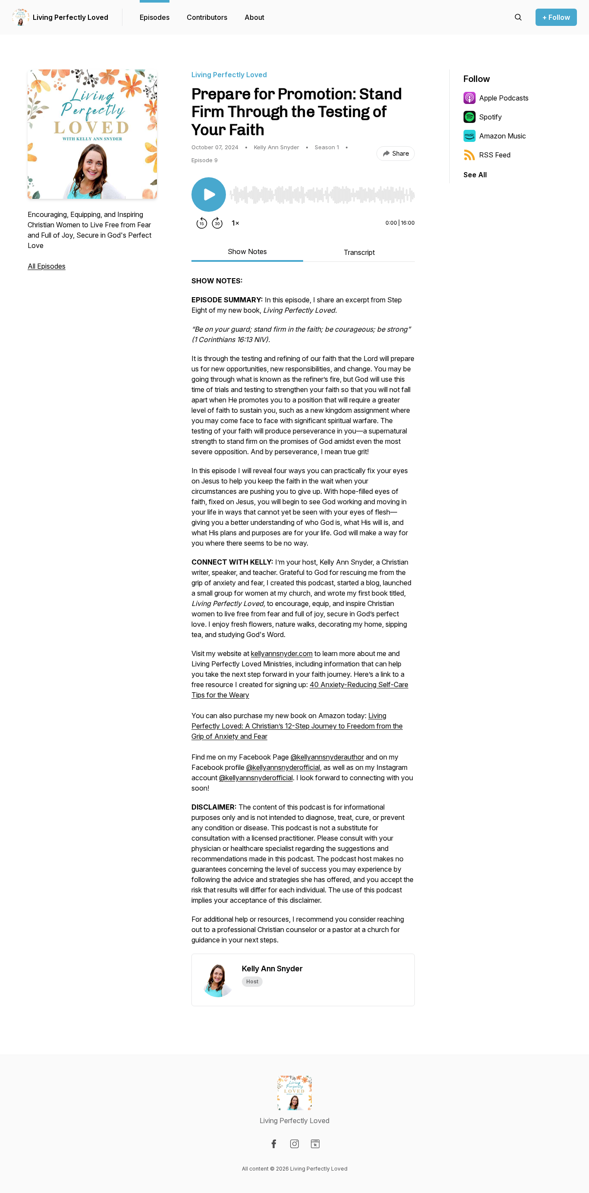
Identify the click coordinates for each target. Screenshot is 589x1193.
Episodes (154, 17)
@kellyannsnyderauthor (327, 757)
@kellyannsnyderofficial (283, 767)
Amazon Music (502, 136)
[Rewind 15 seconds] (202, 223)
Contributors (207, 17)
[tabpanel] (303, 615)
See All (475, 174)
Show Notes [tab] (247, 251)
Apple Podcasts (504, 98)
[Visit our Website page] (315, 1144)
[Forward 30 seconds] (217, 223)
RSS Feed (495, 155)
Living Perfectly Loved (70, 17)
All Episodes (47, 266)
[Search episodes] (518, 17)
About (254, 17)
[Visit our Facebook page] (273, 1144)
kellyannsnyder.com (282, 653)
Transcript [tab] (359, 252)
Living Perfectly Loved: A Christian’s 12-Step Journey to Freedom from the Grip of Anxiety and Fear (297, 726)
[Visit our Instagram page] (294, 1144)
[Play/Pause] (208, 194)
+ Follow (556, 17)
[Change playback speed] (235, 223)
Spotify (490, 117)
